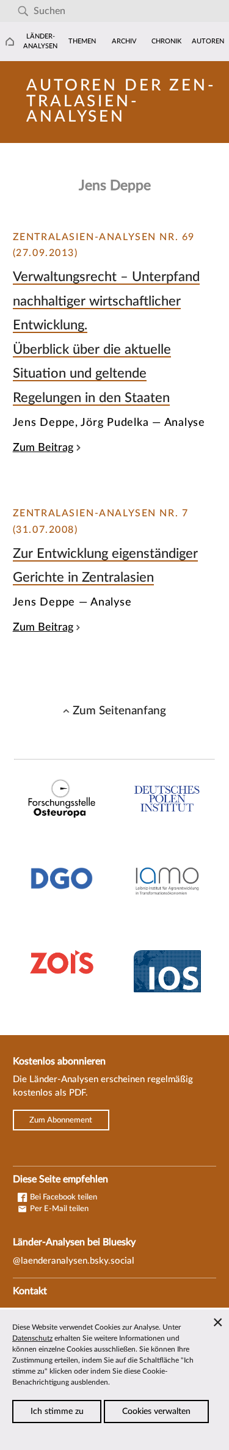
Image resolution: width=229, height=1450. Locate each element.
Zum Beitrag (43, 447)
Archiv (124, 41)
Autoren (208, 41)
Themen (82, 41)
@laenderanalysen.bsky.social (73, 1260)
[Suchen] (23, 11)
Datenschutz (32, 1338)
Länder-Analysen (40, 41)
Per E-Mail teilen (58, 1208)
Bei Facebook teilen (62, 1197)
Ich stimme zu (57, 1411)
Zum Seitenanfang (119, 711)
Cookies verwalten (156, 1411)
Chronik (166, 41)
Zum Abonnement (60, 1120)
